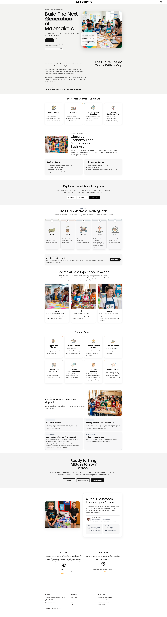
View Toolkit (115, 259)
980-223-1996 (49, 600)
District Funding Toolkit (103, 602)
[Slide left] (46, 562)
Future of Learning (102, 604)
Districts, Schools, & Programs (105, 597)
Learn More (71, 197)
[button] (161, 2)
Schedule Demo (95, 197)
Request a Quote (61, 40)
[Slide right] (120, 562)
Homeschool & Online (103, 600)
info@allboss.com (50, 602)
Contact (73, 604)
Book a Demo (49, 40)
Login (72, 602)
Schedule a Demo (97, 480)
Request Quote (82, 197)
